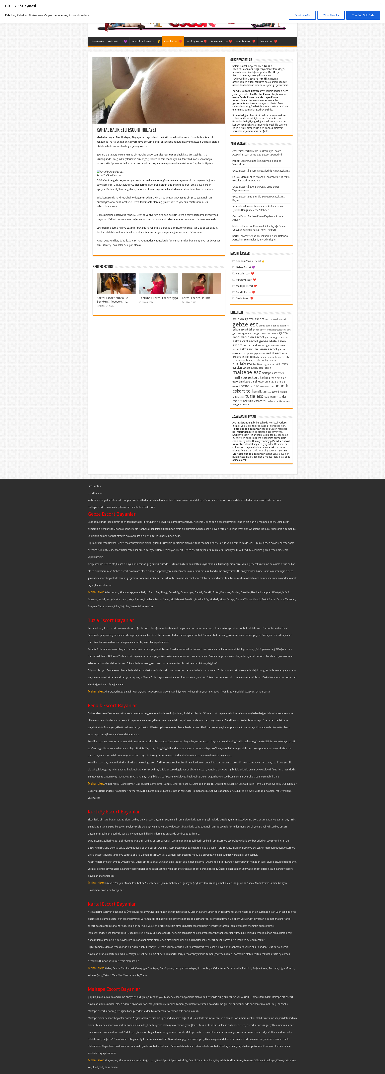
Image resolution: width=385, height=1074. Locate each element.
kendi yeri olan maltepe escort (261, 360)
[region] (192, 11)
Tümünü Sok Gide (363, 15)
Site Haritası (94, 486)
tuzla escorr (270, 396)
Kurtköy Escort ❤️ (197, 41)
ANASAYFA (98, 41)
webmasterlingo (97, 500)
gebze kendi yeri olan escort (260, 335)
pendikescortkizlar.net (139, 500)
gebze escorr (265, 325)
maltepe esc (246, 372)
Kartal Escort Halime (196, 298)
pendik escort (95, 493)
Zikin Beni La (331, 15)
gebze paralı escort (254, 345)
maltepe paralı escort (253, 381)
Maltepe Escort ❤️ (221, 41)
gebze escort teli (242, 329)
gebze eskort (284, 329)
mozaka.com (186, 500)
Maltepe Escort (203, 500)
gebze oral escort (245, 341)
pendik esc (249, 386)
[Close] (380, 3)
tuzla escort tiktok (276, 401)
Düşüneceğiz (302, 15)
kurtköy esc (242, 363)
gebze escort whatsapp (265, 329)
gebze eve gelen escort (244, 333)
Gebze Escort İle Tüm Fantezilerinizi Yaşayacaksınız (261, 170)
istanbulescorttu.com (143, 507)
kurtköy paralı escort (261, 368)
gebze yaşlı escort (256, 353)
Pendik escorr (267, 386)
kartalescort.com (117, 500)
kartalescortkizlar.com (245, 500)
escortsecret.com (222, 500)
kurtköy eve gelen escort (265, 364)
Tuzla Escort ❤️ (268, 41)
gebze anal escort (275, 319)
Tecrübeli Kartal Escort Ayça (158, 298)
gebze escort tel (281, 325)
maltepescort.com (98, 507)
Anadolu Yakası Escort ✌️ (146, 41)
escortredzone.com (269, 500)
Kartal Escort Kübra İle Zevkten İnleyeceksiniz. (112, 299)
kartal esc (272, 353)
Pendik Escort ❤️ (245, 41)
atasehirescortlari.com (166, 500)
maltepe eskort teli (249, 377)
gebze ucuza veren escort (258, 349)
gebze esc (245, 324)
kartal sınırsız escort (264, 357)
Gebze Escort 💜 (117, 41)
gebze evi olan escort (267, 333)
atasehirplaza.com (119, 507)
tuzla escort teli (256, 401)
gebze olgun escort (276, 337)
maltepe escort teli (273, 373)
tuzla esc (254, 396)
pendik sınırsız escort (266, 391)
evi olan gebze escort (248, 319)
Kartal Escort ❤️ (173, 41)
